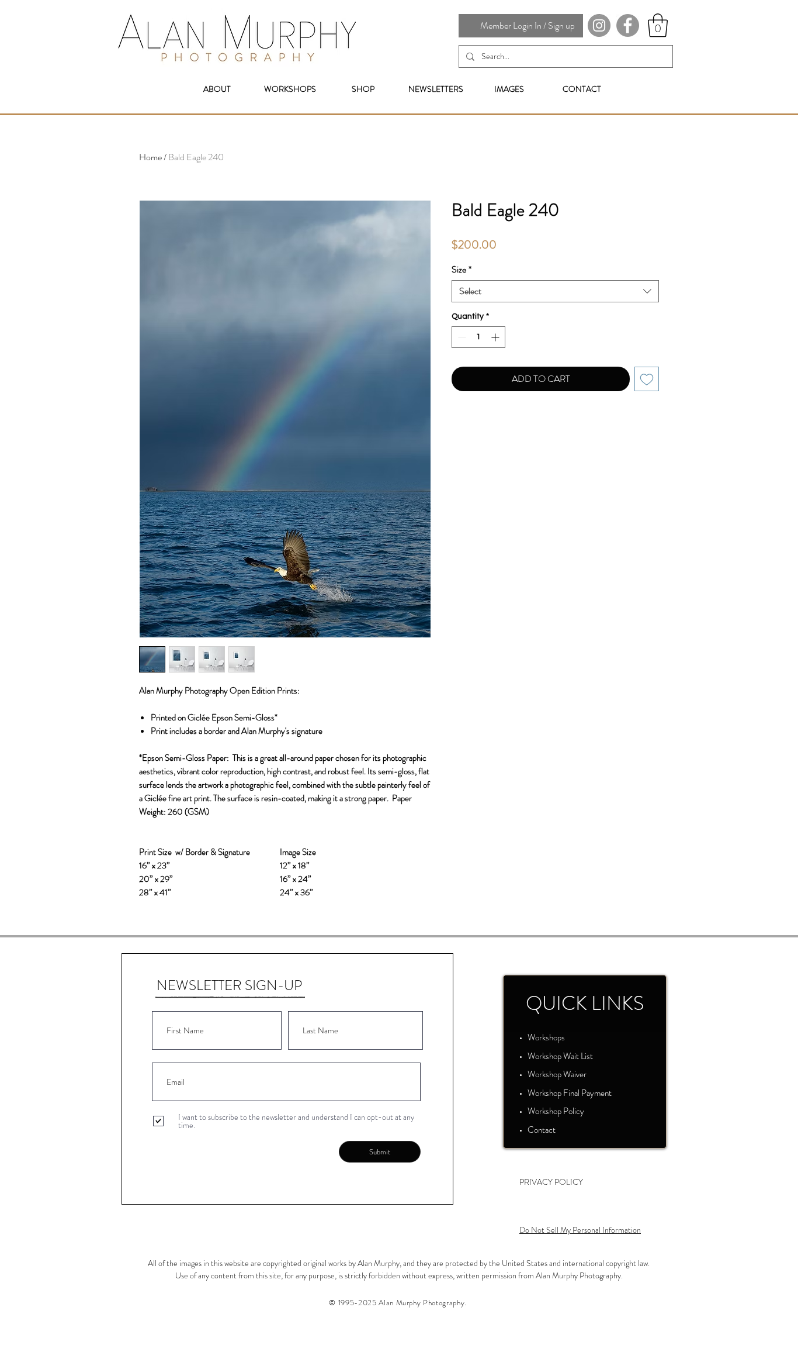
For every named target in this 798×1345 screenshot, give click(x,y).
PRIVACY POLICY (551, 1182)
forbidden (384, 1275)
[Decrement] (460, 337)
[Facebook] (627, 25)
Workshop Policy (556, 1111)
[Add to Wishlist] (646, 379)
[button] (658, 25)
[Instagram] (599, 25)
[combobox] (555, 291)
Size (461, 269)
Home (150, 157)
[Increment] (496, 337)
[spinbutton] (478, 337)
